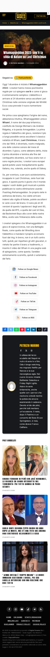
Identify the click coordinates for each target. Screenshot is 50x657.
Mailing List (13, 621)
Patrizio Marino (17, 63)
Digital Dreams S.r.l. (36, 630)
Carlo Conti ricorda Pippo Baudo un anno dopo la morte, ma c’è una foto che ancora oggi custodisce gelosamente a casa (24, 531)
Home (8, 617)
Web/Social (9, 46)
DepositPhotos (13, 637)
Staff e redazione (33, 617)
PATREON (41, 16)
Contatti (25, 621)
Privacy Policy (23, 624)
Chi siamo (18, 617)
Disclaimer (9, 624)
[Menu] (4, 15)
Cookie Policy (39, 624)
